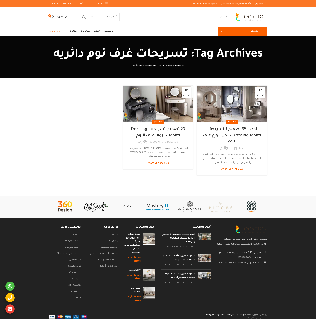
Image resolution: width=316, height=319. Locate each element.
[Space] (251, 207)
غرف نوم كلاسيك (69, 241)
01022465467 (200, 4)
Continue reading (232, 169)
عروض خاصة (56, 31)
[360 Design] (64, 207)
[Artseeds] (96, 206)
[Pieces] (220, 206)
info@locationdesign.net (232, 263)
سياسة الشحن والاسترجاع (104, 253)
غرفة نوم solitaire (136, 290)
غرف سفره (75, 291)
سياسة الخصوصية (108, 260)
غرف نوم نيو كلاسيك (67, 253)
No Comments (174, 247)
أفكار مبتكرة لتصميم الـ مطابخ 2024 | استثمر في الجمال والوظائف (178, 238)
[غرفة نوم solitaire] (149, 294)
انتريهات (73, 272)
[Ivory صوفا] (149, 275)
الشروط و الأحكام (109, 266)
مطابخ (77, 298)
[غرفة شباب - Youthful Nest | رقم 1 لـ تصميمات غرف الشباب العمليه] (149, 248)
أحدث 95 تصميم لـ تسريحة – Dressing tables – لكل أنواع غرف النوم (232, 135)
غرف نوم (232, 122)
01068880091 (245, 258)
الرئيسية (179, 66)
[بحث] (84, 17)
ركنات (75, 279)
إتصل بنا (113, 241)
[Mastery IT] (158, 207)
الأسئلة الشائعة (109, 247)
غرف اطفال (75, 260)
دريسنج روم (74, 285)
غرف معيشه (74, 266)
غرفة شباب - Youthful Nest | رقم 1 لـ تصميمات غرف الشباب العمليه (132, 243)
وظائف (114, 234)
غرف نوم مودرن (70, 247)
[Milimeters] (189, 207)
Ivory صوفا (135, 270)
